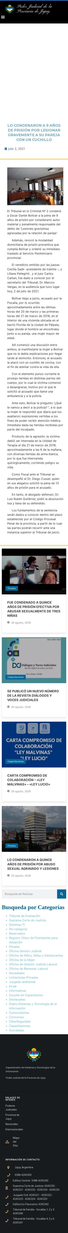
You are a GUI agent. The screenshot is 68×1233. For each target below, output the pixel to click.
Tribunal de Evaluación (24, 916)
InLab (13, 986)
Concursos (16, 1017)
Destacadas (17, 999)
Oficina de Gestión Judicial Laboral (33, 964)
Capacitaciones (16, 677)
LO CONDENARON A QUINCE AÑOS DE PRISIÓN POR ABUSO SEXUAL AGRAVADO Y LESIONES (33, 864)
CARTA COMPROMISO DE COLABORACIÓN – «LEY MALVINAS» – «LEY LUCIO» (28, 780)
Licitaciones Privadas (23, 977)
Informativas (17, 990)
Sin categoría (18, 929)
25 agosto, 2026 (21, 875)
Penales (12, 588)
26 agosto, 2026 (21, 622)
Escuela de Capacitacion (26, 995)
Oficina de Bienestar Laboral (28, 968)
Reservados (17, 933)
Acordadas (16, 1030)
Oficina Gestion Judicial (25, 951)
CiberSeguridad (19, 1021)
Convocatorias (19, 1012)
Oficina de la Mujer (22, 960)
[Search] (61, 894)
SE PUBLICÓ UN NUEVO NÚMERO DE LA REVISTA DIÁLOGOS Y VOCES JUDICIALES (33, 695)
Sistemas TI (17, 924)
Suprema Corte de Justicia (27, 920)
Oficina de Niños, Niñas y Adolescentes (36, 955)
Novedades (17, 973)
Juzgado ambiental (22, 982)
